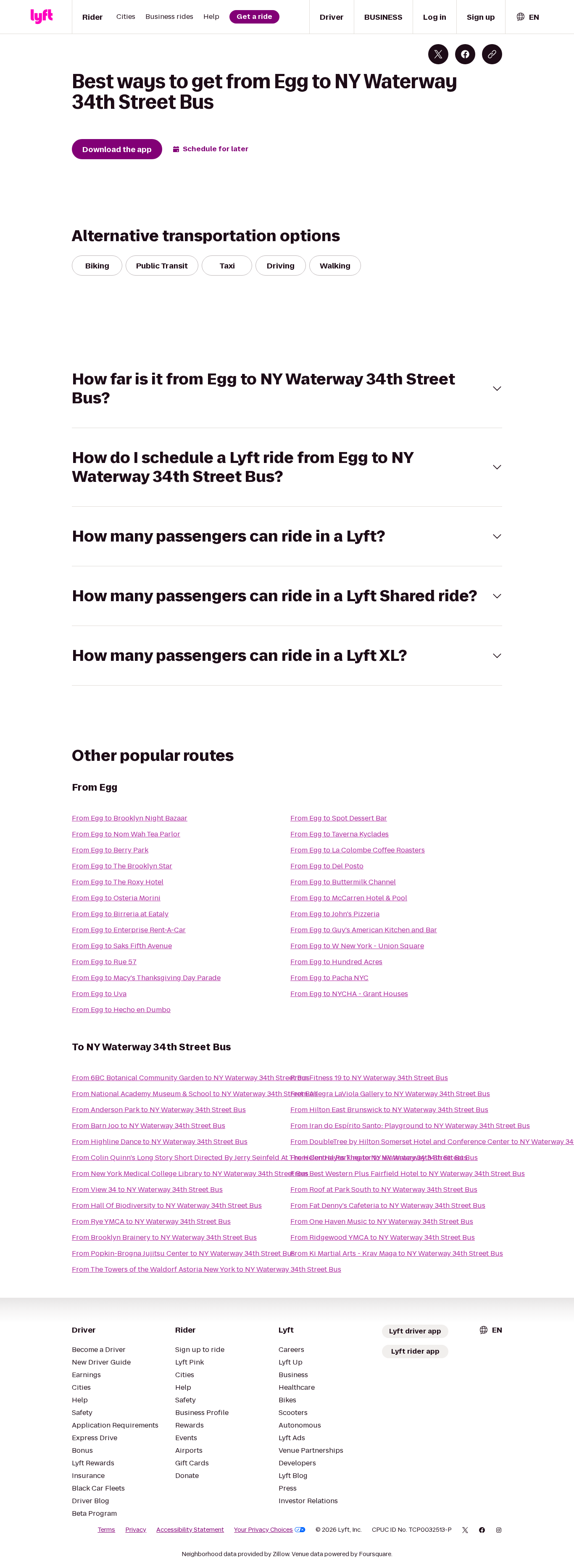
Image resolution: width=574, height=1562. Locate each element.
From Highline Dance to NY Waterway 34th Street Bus (160, 1142)
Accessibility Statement (190, 1529)
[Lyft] (41, 16)
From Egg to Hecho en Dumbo (121, 1010)
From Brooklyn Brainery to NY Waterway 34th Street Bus (164, 1237)
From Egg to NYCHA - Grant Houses (349, 994)
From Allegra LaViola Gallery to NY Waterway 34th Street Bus (390, 1094)
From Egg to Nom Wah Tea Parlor (126, 834)
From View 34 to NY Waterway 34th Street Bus (147, 1189)
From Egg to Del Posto (326, 866)
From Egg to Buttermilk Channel (343, 882)
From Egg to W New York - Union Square (357, 946)
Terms (106, 1529)
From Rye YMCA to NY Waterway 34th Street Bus (151, 1221)
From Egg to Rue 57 (104, 962)
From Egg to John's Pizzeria (334, 914)
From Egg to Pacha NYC (329, 978)
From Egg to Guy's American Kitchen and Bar (363, 930)
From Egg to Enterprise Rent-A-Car (129, 930)
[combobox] (527, 17)
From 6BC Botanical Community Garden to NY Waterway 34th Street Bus (191, 1078)
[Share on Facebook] (465, 54)
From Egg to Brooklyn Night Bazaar (129, 818)
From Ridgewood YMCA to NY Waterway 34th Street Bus (382, 1237)
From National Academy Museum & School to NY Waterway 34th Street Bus (195, 1094)
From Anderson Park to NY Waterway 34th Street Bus (159, 1110)
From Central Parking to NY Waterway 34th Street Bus (378, 1157)
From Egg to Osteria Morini (116, 898)
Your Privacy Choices (263, 1529)
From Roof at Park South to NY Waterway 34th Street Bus (383, 1189)
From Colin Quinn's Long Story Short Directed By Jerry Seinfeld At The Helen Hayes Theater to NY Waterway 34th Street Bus (275, 1157)
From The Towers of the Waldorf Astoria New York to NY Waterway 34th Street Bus (206, 1269)
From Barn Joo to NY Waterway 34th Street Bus (148, 1126)
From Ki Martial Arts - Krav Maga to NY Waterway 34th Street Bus (396, 1253)
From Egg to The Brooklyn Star (122, 866)
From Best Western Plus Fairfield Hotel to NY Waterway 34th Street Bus (407, 1173)
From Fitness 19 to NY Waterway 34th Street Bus (369, 1078)
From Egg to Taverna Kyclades (339, 834)
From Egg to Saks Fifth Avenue (122, 946)
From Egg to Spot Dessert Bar (338, 818)
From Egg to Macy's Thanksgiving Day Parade (146, 978)
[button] (287, 389)
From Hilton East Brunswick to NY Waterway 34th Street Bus (389, 1110)
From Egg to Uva (99, 994)
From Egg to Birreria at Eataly (120, 914)
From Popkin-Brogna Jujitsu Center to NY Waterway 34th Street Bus (183, 1253)
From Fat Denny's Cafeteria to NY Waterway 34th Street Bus (387, 1205)
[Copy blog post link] (492, 54)
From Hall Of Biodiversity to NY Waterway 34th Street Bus (167, 1205)
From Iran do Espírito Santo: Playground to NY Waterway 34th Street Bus (410, 1126)
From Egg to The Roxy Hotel (117, 882)
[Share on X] (438, 54)
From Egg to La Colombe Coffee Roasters (357, 850)
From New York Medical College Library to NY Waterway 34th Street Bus (190, 1173)
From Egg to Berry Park (110, 850)
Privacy (135, 1529)
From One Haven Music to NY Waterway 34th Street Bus (381, 1221)
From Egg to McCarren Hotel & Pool (348, 898)
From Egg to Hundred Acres (336, 962)
